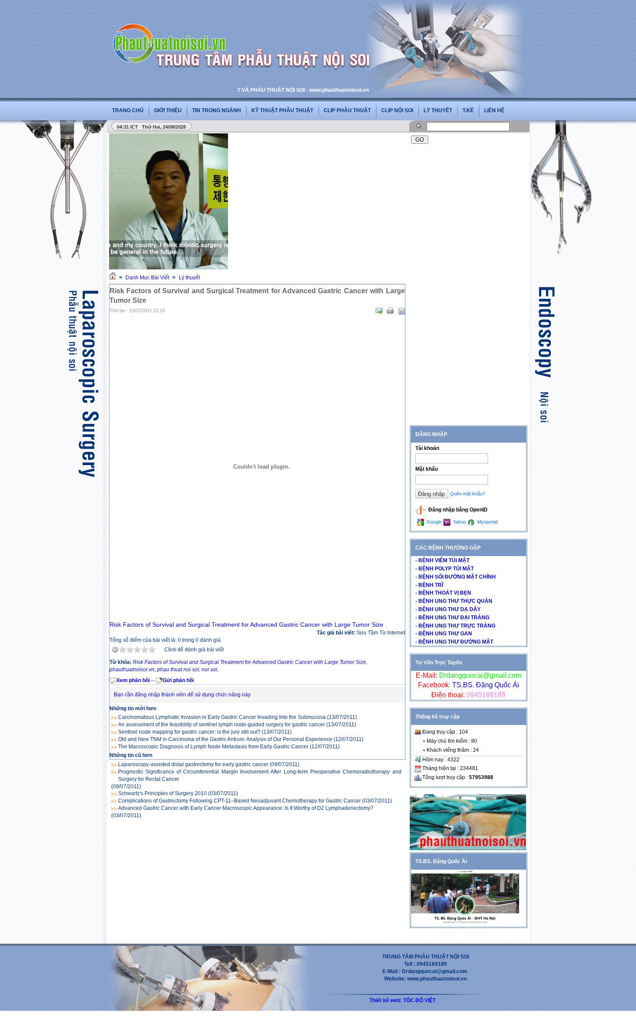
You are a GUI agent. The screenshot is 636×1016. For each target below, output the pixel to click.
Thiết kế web (384, 1000)
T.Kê (468, 110)
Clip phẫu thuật (347, 110)
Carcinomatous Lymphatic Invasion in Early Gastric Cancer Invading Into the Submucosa (222, 717)
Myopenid (487, 521)
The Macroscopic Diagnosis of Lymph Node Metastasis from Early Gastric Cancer (213, 747)
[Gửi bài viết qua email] (379, 310)
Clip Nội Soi (397, 110)
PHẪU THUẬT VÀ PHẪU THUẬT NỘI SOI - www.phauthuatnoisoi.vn (258, 90)
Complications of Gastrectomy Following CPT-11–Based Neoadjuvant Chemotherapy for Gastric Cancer (239, 801)
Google (433, 521)
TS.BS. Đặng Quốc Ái (484, 685)
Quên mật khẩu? (467, 493)
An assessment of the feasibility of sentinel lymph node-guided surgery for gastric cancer (221, 725)
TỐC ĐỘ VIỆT (419, 1000)
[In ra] (390, 310)
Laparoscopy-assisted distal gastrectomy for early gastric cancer (193, 764)
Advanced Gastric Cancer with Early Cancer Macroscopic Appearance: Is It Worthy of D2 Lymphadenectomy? (245, 808)
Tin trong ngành (216, 110)
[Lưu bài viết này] (401, 310)
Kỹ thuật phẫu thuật (282, 110)
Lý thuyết (438, 110)
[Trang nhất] (112, 278)
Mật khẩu (426, 469)
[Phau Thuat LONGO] (468, 848)
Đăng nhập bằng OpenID (457, 510)
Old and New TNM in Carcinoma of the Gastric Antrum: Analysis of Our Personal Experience (225, 739)
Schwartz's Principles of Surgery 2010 (162, 793)
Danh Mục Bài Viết (147, 278)
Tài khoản (427, 448)
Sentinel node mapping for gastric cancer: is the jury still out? (189, 732)
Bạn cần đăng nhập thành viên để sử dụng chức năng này (182, 695)
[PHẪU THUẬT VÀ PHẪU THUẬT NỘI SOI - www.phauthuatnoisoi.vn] (172, 32)
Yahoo (459, 521)
